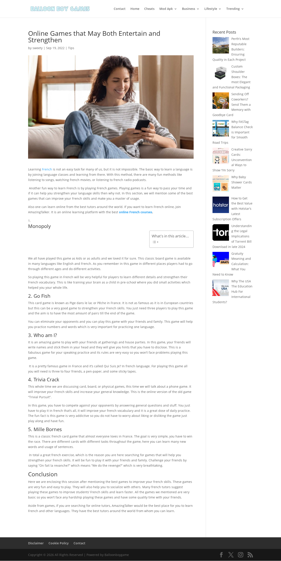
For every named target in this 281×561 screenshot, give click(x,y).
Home (134, 9)
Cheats (149, 9)
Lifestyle (210, 9)
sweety (37, 48)
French (47, 169)
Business (188, 9)
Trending (233, 9)
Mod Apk (166, 9)
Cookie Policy (59, 543)
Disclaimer (36, 543)
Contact (120, 9)
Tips (71, 48)
